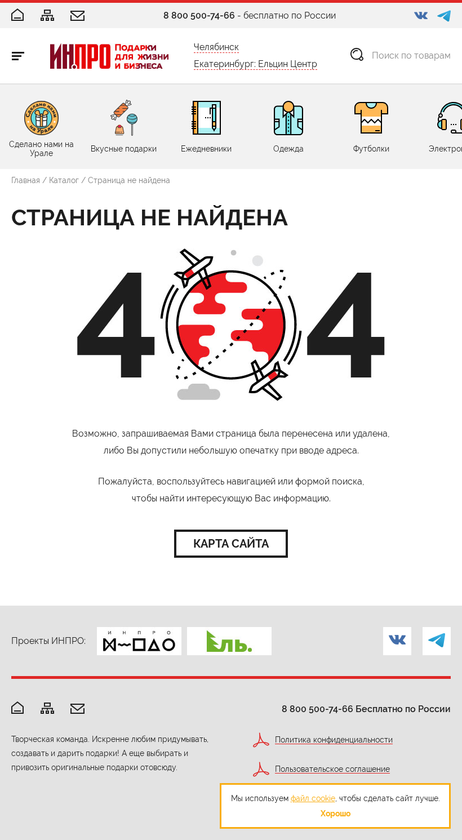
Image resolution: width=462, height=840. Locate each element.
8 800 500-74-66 (199, 15)
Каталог (64, 180)
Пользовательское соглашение (332, 769)
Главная (25, 180)
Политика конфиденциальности (334, 740)
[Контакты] (77, 17)
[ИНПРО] (109, 56)
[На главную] (17, 708)
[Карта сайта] (47, 16)
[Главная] (17, 15)
